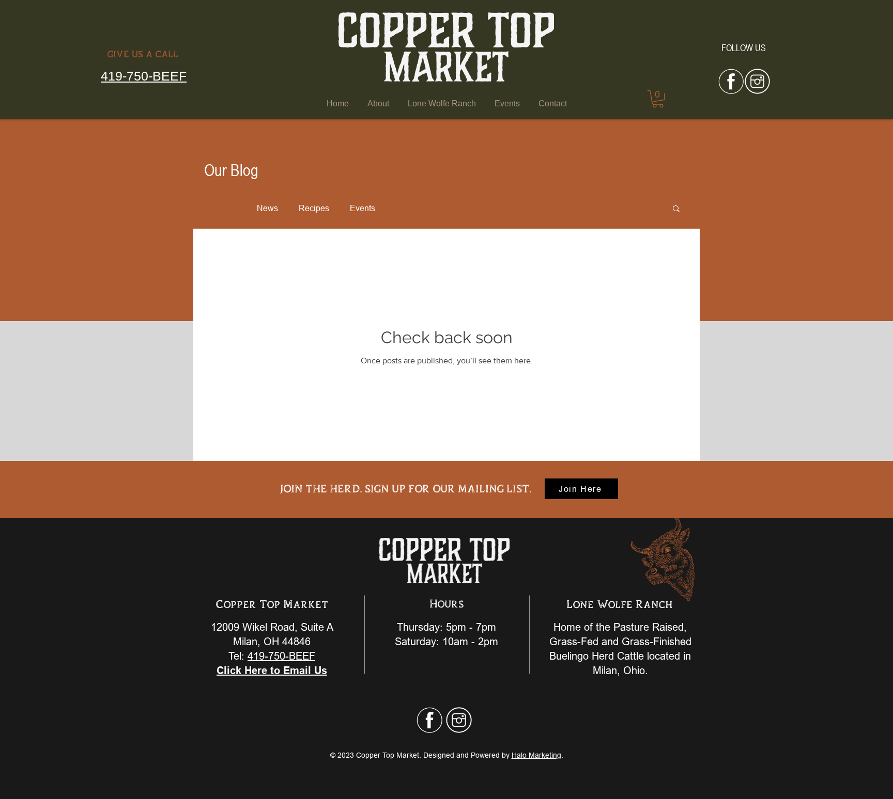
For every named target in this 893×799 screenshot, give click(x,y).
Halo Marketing (536, 755)
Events (362, 208)
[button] (676, 209)
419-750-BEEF (144, 76)
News (267, 208)
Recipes (314, 208)
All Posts (220, 208)
